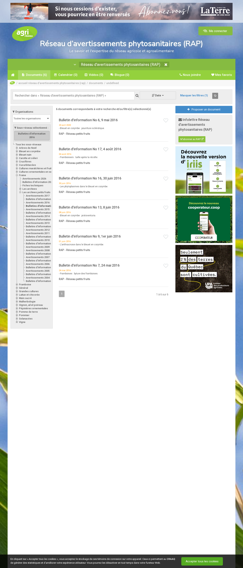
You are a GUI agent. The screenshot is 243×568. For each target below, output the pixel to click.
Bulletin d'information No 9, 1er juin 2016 (90, 236)
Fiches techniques (32, 185)
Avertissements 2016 (38, 202)
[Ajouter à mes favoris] (165, 120)
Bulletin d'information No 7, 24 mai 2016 (89, 265)
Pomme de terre (28, 311)
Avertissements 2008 (38, 250)
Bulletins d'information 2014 (41, 219)
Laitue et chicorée (29, 294)
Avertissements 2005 (38, 270)
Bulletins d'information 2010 (41, 243)
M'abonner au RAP (190, 139)
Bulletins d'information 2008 (41, 253)
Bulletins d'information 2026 (37, 182)
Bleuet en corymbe (29, 151)
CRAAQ (171, 559)
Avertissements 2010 (38, 240)
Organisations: (24, 111)
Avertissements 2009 (38, 246)
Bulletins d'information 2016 (43, 206)
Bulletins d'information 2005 (41, 274)
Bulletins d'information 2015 (41, 212)
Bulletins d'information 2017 (41, 199)
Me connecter (217, 31)
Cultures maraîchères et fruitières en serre (43, 168)
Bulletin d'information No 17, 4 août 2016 (90, 149)
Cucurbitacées (27, 165)
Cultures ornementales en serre (37, 171)
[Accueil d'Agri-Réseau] (24, 33)
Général (23, 287)
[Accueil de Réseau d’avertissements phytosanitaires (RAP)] (13, 75)
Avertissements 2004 (38, 277)
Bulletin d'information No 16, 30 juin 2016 (90, 178)
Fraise (22, 175)
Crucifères (25, 161)
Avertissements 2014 (38, 216)
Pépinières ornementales (33, 308)
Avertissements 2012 (38, 229)
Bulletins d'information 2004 (41, 281)
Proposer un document (206, 109)
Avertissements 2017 (38, 195)
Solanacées (25, 318)
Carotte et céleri (28, 158)
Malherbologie (27, 301)
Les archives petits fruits (36, 192)
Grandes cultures (29, 291)
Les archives (29, 188)
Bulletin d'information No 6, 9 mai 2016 (88, 120)
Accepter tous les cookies (202, 561)
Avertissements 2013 (38, 223)
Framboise (25, 284)
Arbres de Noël (27, 147)
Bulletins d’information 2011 (41, 236)
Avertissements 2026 (34, 178)
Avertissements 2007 (38, 257)
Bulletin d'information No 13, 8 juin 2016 (89, 207)
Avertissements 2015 (38, 209)
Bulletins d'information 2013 (41, 226)
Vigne (22, 322)
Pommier (24, 315)
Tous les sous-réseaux (28, 144)
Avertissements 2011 (38, 233)
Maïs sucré (25, 298)
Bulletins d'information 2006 (41, 267)
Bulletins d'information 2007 (41, 260)
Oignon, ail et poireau (31, 305)
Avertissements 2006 (38, 264)
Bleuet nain (25, 154)
